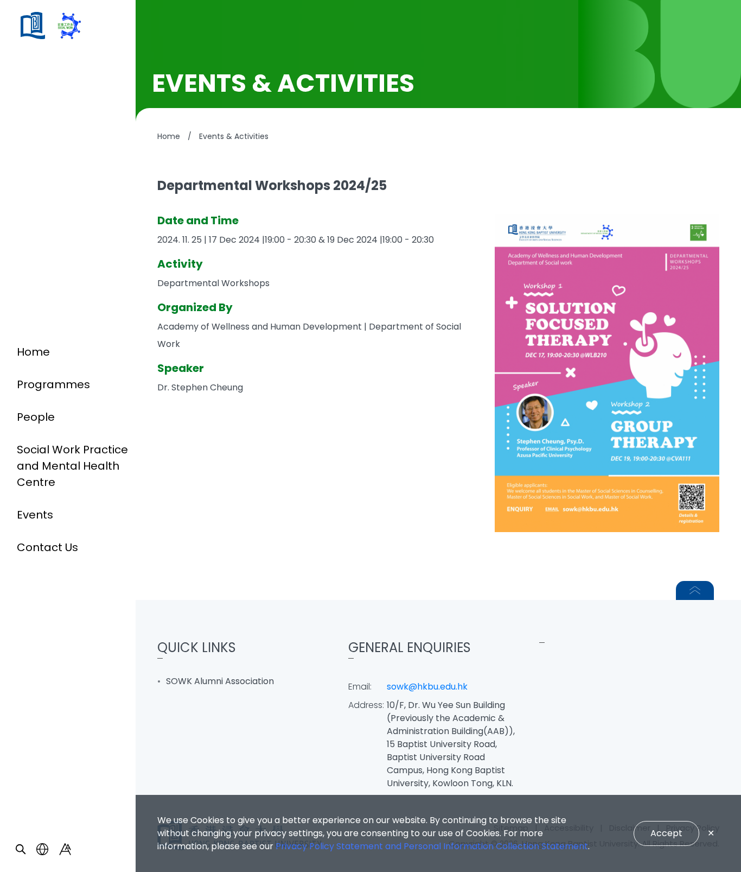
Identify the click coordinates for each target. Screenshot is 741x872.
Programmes (53, 384)
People (36, 417)
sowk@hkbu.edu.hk (427, 686)
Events (35, 514)
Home (33, 351)
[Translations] (42, 849)
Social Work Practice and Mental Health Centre (72, 466)
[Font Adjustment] (65, 849)
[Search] (20, 849)
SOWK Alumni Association (220, 681)
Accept (666, 833)
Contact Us (47, 547)
